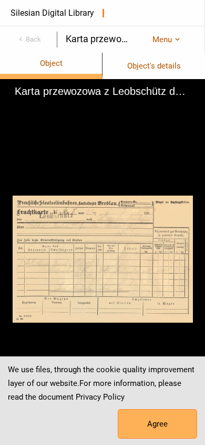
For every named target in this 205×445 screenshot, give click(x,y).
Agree (157, 424)
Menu (162, 39)
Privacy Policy (100, 397)
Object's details (154, 66)
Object (51, 63)
